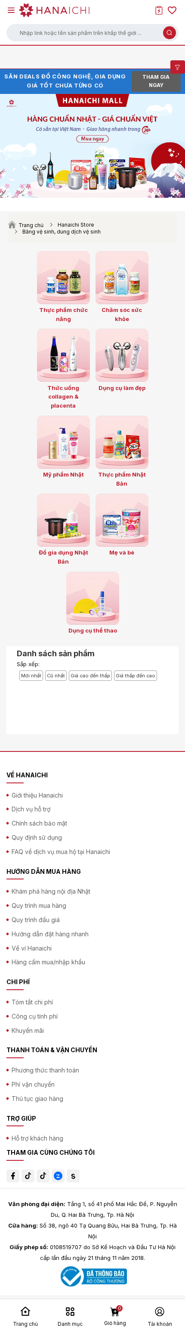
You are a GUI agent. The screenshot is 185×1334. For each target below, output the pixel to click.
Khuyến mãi (28, 1030)
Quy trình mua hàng (39, 905)
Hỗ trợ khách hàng (37, 1138)
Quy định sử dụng (37, 837)
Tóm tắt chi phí (32, 1002)
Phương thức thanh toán (45, 1070)
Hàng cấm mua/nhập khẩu (48, 962)
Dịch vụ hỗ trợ (31, 809)
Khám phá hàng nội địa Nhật (51, 891)
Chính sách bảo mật (39, 823)
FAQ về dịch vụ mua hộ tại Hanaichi (61, 851)
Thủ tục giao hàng (37, 1098)
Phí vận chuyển (33, 1084)
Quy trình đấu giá (36, 919)
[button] (92, 32)
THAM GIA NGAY (156, 81)
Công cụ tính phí (35, 1016)
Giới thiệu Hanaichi (37, 795)
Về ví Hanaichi (32, 948)
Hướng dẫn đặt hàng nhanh (50, 934)
